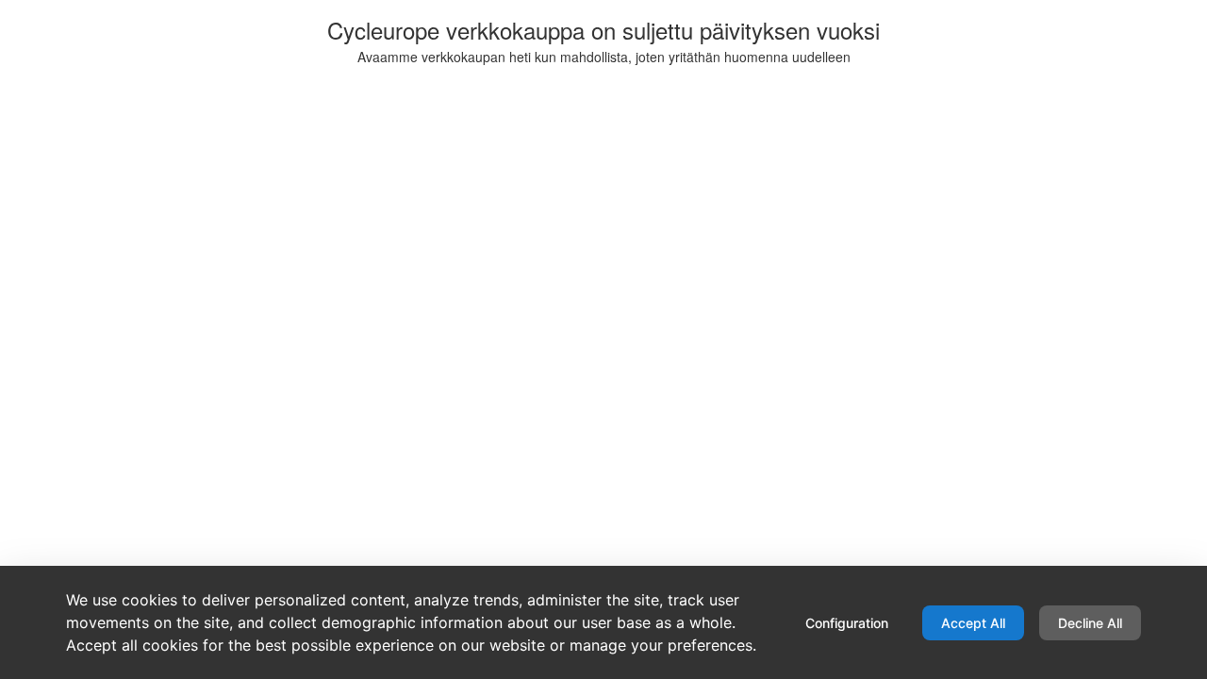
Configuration (846, 623)
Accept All (973, 623)
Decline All (1090, 623)
